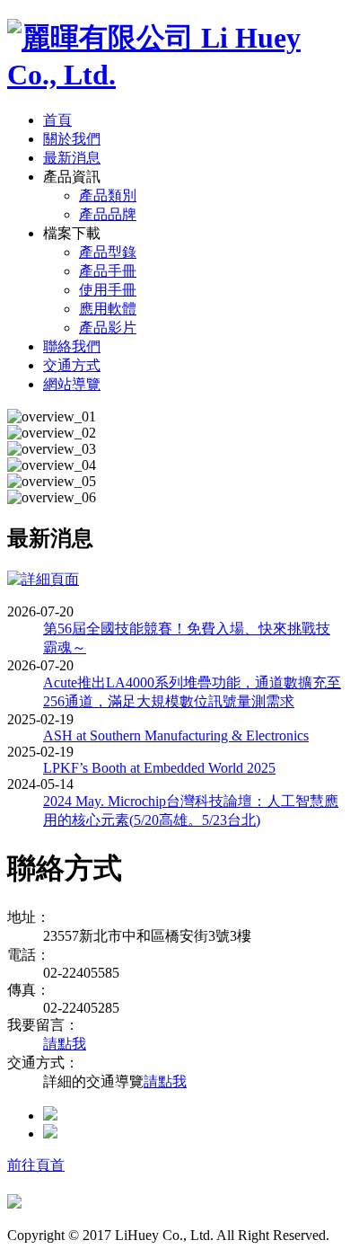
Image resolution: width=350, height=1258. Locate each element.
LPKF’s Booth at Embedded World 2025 (159, 767)
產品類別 (107, 195)
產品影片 (107, 327)
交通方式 (72, 365)
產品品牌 (107, 214)
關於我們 (72, 138)
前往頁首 (36, 1165)
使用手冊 (107, 289)
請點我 (64, 1043)
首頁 (57, 120)
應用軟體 (107, 308)
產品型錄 (107, 252)
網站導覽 (72, 384)
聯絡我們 (72, 346)
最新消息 (72, 157)
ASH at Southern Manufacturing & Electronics (176, 735)
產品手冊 (107, 271)
